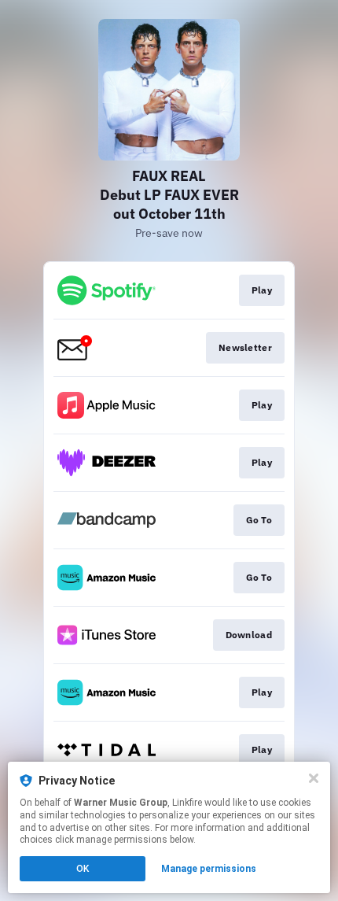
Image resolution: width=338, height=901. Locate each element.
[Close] (313, 778)
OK (82, 868)
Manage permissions (208, 868)
